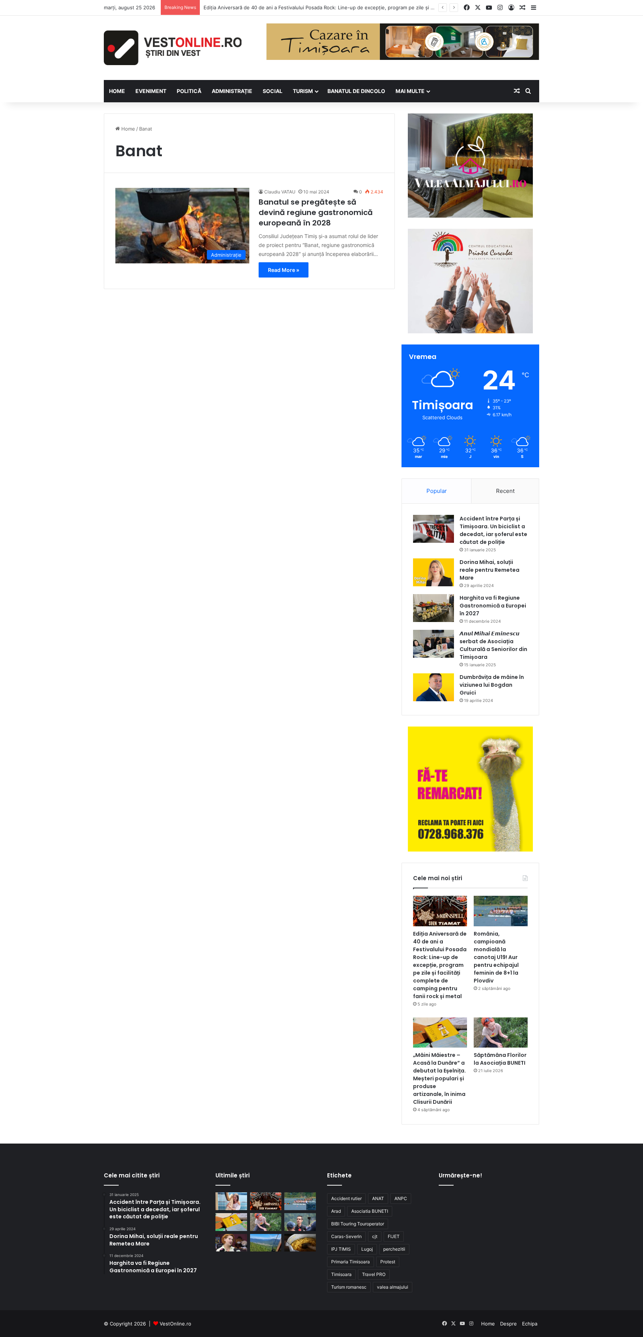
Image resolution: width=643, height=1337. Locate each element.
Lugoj (367, 1249)
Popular (436, 490)
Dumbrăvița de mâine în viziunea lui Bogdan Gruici (492, 684)
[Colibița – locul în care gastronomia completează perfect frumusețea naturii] (300, 1243)
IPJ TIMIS (341, 1249)
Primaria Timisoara (350, 1261)
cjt (374, 1236)
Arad (336, 1211)
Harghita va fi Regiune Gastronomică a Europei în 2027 (493, 605)
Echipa (529, 1324)
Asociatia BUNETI (369, 1211)
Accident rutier (346, 1198)
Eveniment (150, 91)
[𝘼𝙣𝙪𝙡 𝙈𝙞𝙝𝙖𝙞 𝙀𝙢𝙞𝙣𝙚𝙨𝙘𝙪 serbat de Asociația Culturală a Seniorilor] (433, 644)
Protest (387, 1261)
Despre (508, 1324)
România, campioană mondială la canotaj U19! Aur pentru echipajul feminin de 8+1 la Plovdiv (496, 957)
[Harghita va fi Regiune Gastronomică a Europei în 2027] (433, 608)
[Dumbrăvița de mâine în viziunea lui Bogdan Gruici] (433, 687)
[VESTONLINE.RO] (172, 48)
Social (272, 91)
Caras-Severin (346, 1236)
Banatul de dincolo (356, 91)
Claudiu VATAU (279, 192)
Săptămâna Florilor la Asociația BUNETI (500, 1059)
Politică (189, 91)
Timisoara (341, 1274)
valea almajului (392, 1287)
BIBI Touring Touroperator (357, 1224)
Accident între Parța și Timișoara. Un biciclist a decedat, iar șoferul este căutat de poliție (493, 530)
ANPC (400, 1198)
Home (127, 129)
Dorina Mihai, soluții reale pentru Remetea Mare (489, 569)
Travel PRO (374, 1274)
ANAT (378, 1198)
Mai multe (410, 91)
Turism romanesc (349, 1287)
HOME (117, 91)
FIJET (394, 1236)
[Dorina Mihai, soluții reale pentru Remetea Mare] (433, 572)
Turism (303, 91)
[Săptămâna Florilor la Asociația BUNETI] (501, 1032)
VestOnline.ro (175, 1324)
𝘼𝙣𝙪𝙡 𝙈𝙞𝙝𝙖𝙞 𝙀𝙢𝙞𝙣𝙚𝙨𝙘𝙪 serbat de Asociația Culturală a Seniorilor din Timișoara (493, 645)
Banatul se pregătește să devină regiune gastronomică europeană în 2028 (316, 212)
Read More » (283, 270)
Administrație (232, 91)
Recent (505, 490)
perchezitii (394, 1249)
